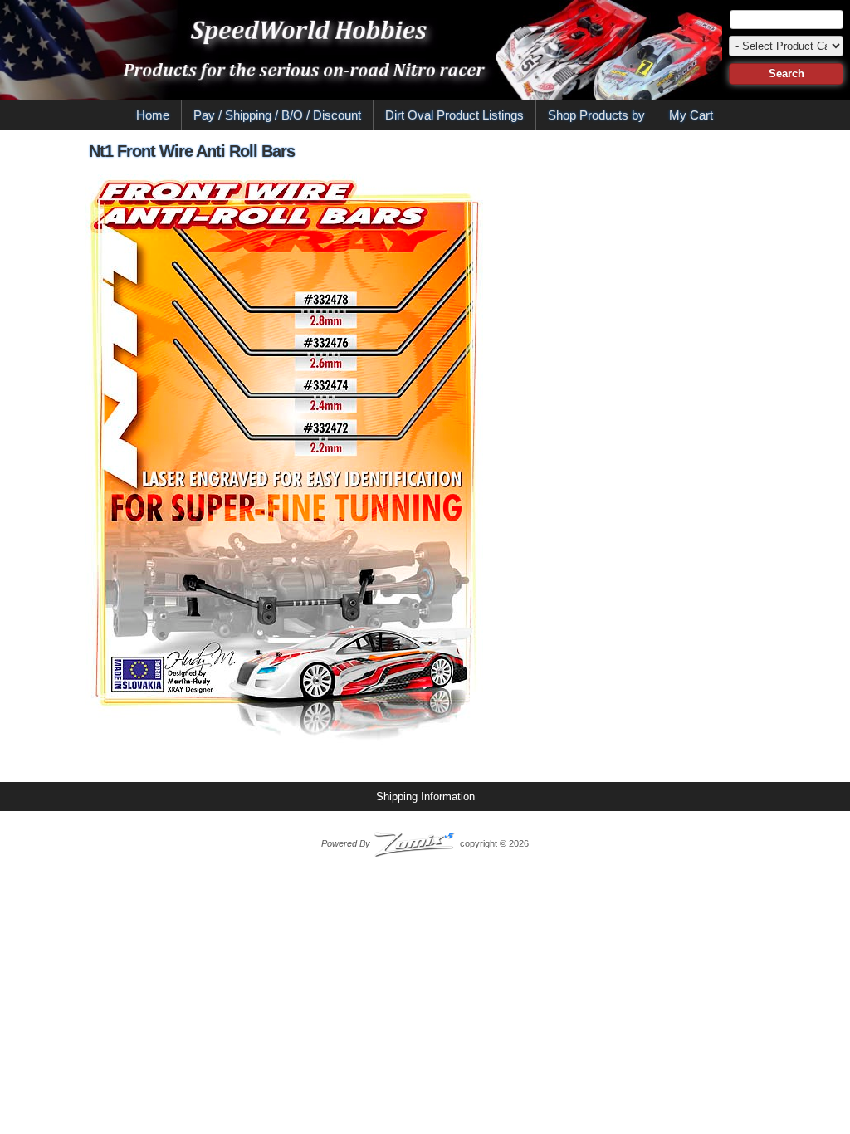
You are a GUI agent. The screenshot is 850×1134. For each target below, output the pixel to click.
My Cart (691, 115)
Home (152, 115)
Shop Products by (596, 115)
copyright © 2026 (425, 843)
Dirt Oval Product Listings (454, 115)
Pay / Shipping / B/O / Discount (277, 115)
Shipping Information (425, 796)
